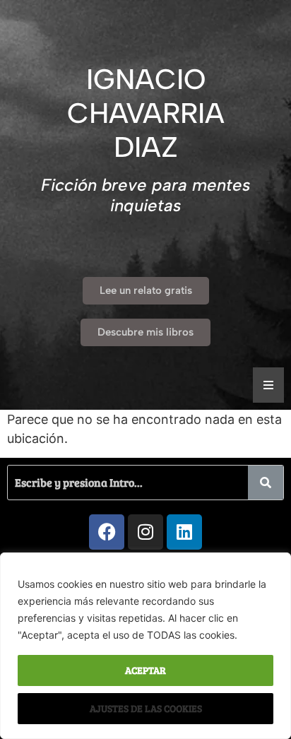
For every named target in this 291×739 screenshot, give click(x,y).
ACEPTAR (145, 670)
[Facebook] (106, 532)
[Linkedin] (184, 532)
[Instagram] (145, 532)
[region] (145, 645)
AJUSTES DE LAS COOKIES (146, 708)
